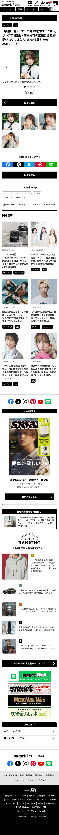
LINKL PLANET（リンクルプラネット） (17, 193)
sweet (51, 796)
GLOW (21, 803)
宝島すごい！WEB (39, 807)
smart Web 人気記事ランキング (29, 663)
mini (7, 799)
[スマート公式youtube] (40, 402)
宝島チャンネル (11, 796)
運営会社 (39, 775)
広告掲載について (46, 780)
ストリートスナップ (49, 3)
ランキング (42, 3)
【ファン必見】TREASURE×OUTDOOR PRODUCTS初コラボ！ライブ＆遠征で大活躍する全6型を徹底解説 (15, 261)
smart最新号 (30, 3)
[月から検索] (29, 738)
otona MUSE (11, 803)
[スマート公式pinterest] (33, 402)
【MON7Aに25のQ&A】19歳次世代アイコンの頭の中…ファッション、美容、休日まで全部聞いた (43, 316)
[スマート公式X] (18, 402)
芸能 (15, 25)
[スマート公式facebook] (11, 402)
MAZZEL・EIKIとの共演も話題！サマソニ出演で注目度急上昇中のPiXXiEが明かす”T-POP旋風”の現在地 (43, 259)
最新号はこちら (29, 496)
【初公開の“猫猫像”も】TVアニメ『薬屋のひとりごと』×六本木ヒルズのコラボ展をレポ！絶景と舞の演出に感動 (38, 610)
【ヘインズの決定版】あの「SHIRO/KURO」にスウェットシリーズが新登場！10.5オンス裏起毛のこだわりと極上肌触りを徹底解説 (44, 565)
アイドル (37, 193)
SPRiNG (53, 799)
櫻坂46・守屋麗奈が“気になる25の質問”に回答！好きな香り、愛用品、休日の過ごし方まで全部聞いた (43, 370)
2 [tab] (28, 87)
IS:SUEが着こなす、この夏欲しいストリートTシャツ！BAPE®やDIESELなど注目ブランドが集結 (15, 316)
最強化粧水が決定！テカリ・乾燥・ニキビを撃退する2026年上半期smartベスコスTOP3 (37, 628)
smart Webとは (10, 775)
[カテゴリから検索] (29, 731)
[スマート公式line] (48, 402)
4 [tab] (34, 87)
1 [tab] (25, 87)
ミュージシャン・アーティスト (14, 197)
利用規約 (31, 780)
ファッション (7, 9)
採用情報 (50, 775)
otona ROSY (42, 799)
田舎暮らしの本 (22, 807)
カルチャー (7, 25)
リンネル (30, 799)
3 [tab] (31, 87)
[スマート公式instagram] (25, 402)
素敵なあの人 (17, 799)
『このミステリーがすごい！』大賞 (31, 811)
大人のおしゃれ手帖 (37, 796)
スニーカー (32, 9)
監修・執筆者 (26, 775)
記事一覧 (36, 3)
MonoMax (31, 803)
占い (43, 9)
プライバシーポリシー (15, 780)
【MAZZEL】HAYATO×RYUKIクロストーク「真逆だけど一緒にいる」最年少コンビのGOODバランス (37, 647)
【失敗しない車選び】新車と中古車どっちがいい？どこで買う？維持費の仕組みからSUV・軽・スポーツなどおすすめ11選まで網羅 (37, 591)
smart (40, 803)
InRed (23, 796)
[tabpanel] (29, 67)
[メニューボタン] (55, 3)
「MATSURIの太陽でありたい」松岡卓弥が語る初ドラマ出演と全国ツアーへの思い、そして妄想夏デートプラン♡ (15, 372)
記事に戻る (29, 102)
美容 (20, 9)
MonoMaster (51, 803)
